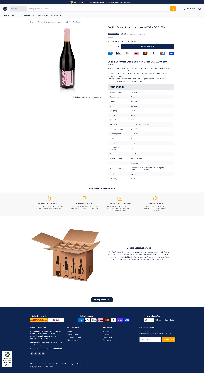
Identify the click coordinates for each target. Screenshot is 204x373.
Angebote (16, 15)
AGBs (79, 364)
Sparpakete (28, 15)
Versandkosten (141, 34)
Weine (5, 15)
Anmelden (191, 9)
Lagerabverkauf (109, 337)
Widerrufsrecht (72, 340)
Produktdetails (117, 87)
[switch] (7, 365)
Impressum (42, 364)
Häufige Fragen (72, 334)
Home (32, 22)
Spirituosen (42, 15)
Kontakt (70, 331)
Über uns (33, 364)
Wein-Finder (56, 15)
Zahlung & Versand (74, 337)
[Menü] (10, 352)
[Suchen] (173, 8)
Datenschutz (53, 364)
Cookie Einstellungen (67, 364)
